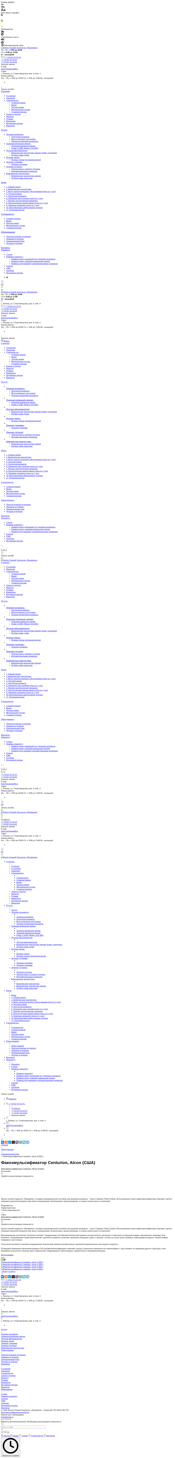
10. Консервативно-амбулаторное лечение (24, 207)
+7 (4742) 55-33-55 (13, 57)
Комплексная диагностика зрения (26, 176)
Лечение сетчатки (14, 167)
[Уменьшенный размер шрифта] (2, 4)
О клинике (11, 96)
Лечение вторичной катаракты (24, 141)
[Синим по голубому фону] (2, 21)
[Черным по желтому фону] (2, 24)
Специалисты (12, 100)
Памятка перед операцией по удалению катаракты (33, 259)
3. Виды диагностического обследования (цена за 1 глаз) (31, 191)
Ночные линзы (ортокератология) (26, 160)
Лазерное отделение (15, 239)
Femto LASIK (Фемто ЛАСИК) (24, 148)
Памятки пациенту (14, 257)
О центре (5, 91)
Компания (5, 1364)
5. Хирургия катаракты (16, 196)
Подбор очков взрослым (21, 178)
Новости (10, 116)
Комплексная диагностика (18, 173)
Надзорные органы (14, 123)
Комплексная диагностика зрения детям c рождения (34, 153)
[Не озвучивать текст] (2, 43)
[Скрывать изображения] (2, 35)
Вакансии (10, 126)
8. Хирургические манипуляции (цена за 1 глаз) (27, 203)
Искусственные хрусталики (23, 139)
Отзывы (9, 119)
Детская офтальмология (16, 150)
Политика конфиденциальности (15, 1412)
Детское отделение (14, 243)
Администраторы (19, 112)
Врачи (14, 105)
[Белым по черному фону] (2, 18)
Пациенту (5, 250)
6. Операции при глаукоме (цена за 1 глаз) (24, 198)
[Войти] (2, 285)
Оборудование (8, 232)
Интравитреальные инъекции (24, 171)
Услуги (4, 130)
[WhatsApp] (20, 1142)
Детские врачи (17, 107)
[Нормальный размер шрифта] (2, 7)
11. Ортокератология (15, 210)
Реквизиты (11, 121)
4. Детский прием (14, 194)
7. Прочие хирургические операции (22, 201)
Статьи (9, 254)
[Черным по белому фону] (2, 15)
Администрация (18, 103)
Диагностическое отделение (18, 236)
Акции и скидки (13, 114)
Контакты (5, 248)
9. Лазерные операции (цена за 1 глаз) (22, 205)
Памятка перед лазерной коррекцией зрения (30, 261)
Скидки (9, 266)
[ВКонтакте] (7, 277)
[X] (13, 1142)
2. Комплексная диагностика (18, 189)
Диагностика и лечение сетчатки (25, 169)
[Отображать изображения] (2, 32)
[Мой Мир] (9, 1142)
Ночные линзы (13, 157)
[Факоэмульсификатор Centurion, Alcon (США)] (22, 1262)
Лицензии (10, 98)
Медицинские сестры (20, 109)
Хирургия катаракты (20, 137)
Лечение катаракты (15, 134)
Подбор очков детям (20, 155)
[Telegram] (27, 1142)
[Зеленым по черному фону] (2, 27)
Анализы (10, 270)
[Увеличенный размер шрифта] (3, 10)
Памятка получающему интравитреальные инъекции (34, 264)
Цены (3, 182)
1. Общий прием (13, 187)
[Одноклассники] (6, 1142)
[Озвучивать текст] (2, 40)
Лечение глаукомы (14, 162)
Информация (6, 1389)
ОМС (8, 268)
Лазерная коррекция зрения (18, 144)
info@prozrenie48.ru (9, 69)
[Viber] (16, 1142)
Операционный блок (15, 241)
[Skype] (24, 1142)
